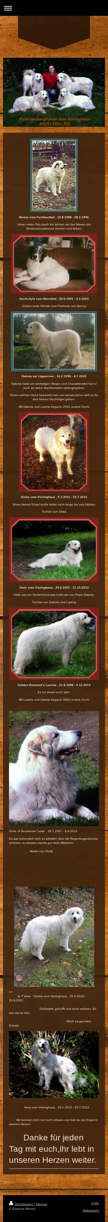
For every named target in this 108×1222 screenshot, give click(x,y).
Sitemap (41, 1204)
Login (95, 1203)
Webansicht (91, 1210)
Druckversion (24, 1204)
